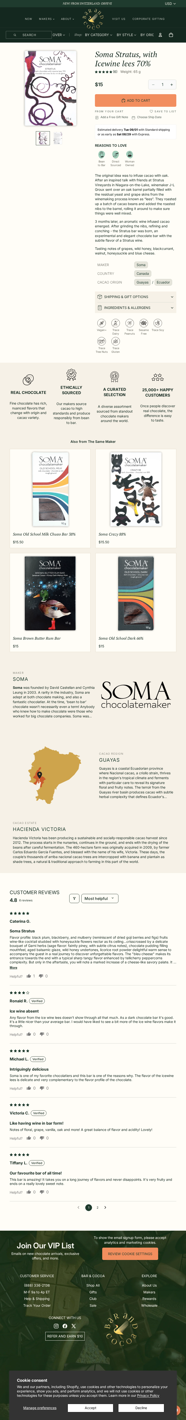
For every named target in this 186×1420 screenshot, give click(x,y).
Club (93, 1299)
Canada (143, 273)
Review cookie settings (130, 1254)
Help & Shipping (37, 1299)
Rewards (149, 1299)
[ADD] (82, 523)
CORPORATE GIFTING (148, 19)
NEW (28, 19)
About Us (149, 1285)
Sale (93, 1305)
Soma (141, 265)
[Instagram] (56, 1326)
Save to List (165, 111)
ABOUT (66, 19)
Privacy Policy (148, 1395)
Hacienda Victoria (39, 829)
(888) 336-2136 (37, 1285)
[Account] (160, 35)
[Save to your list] (151, 111)
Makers (149, 1292)
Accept (90, 1408)
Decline (141, 1408)
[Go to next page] (106, 1207)
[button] (104, 72)
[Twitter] (74, 1326)
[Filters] (74, 898)
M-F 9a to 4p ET (37, 1292)
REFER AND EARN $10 (65, 1336)
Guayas (142, 282)
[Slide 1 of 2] (42, 138)
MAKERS (45, 19)
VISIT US (119, 19)
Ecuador (163, 282)
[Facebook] (65, 1326)
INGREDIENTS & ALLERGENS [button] (127, 308)
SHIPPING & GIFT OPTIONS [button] (126, 297)
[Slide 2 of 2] (57, 138)
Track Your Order (37, 1305)
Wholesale (149, 1305)
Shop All (93, 1285)
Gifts (93, 1292)
